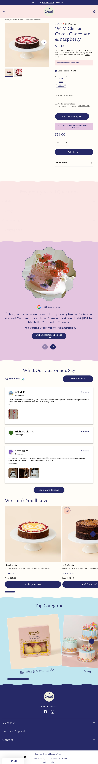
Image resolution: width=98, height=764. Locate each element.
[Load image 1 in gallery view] (9, 72)
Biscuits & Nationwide (37, 671)
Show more (12, 405)
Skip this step (84, 105)
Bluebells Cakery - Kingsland (65, 24)
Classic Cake (11, 565)
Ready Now (48, 2)
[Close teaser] (25, 757)
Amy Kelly (21, 451)
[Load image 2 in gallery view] (18, 72)
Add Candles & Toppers (72, 116)
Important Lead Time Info (68, 63)
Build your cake (32, 584)
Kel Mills (20, 392)
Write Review (78, 378)
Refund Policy (49, 762)
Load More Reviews (49, 489)
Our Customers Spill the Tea (49, 336)
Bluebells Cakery (56, 754)
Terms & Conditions (59, 758)
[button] (3, 11)
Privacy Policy (39, 758)
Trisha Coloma (24, 431)
